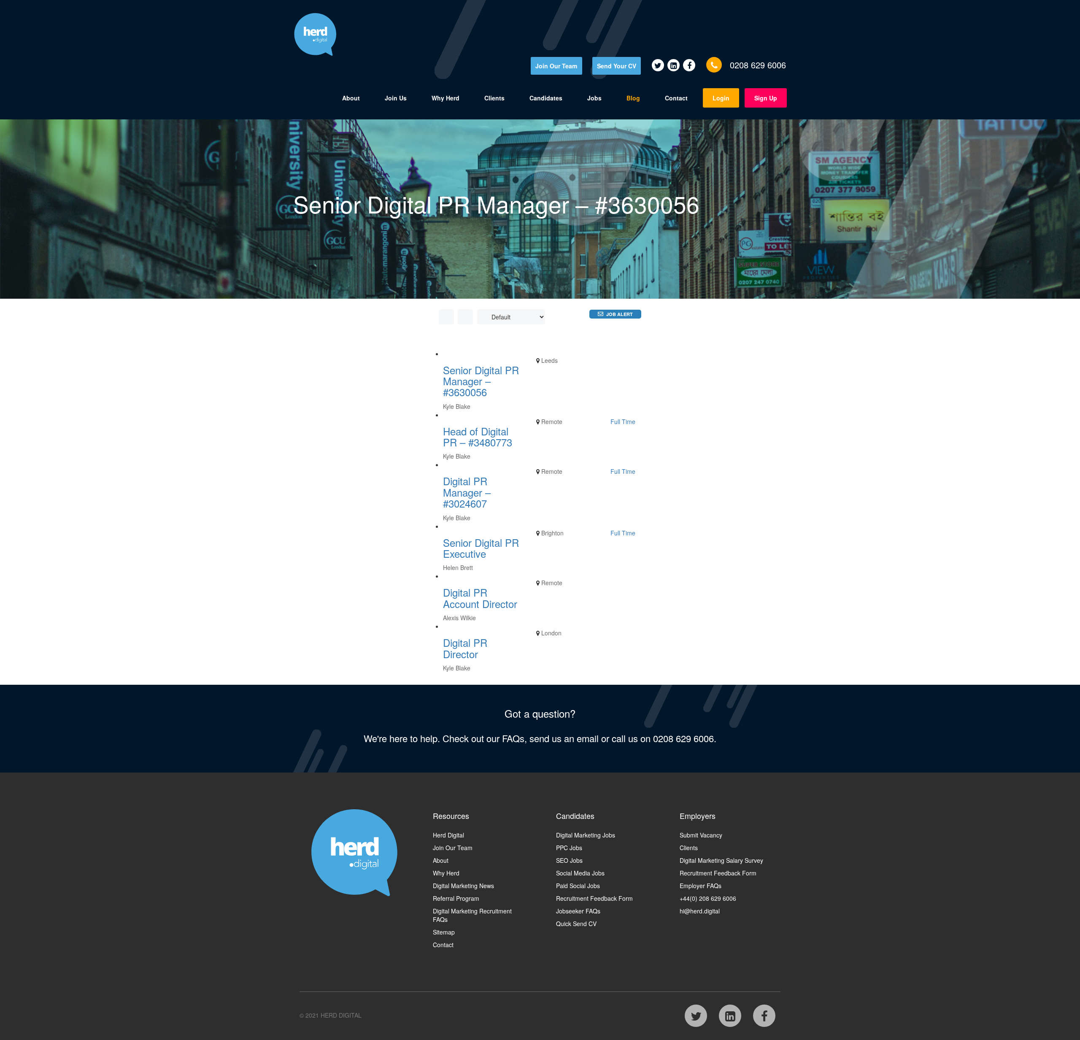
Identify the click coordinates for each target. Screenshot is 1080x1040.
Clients (494, 98)
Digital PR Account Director (480, 597)
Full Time (622, 421)
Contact (676, 98)
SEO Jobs (569, 860)
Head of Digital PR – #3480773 (477, 436)
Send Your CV (616, 66)
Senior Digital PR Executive (481, 548)
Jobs (594, 98)
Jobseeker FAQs (578, 911)
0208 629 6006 (758, 65)
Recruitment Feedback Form (594, 898)
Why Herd (445, 98)
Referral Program (456, 898)
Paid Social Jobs (578, 885)
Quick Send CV (576, 923)
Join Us (396, 98)
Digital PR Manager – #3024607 (467, 492)
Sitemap (444, 932)
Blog (633, 98)
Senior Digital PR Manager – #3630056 (481, 381)
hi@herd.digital (700, 911)
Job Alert (619, 314)
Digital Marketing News (463, 885)
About (351, 98)
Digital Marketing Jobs (585, 835)
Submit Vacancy (701, 835)
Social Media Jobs (580, 873)
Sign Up (765, 98)
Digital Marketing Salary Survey (721, 860)
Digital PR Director (465, 648)
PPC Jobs (569, 847)
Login (721, 98)
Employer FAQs (700, 885)
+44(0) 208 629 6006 (708, 898)
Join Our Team (556, 66)
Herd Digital (448, 835)
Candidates (545, 98)
